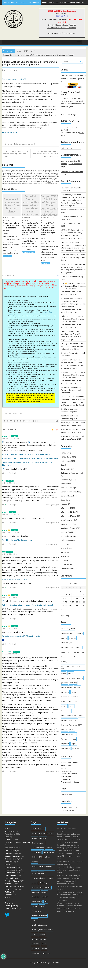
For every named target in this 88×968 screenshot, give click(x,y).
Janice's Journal (66, 520)
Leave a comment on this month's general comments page (71, 164)
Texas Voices (66, 779)
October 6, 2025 (28, 217)
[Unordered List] (20, 421)
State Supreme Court (68, 734)
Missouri (74, 692)
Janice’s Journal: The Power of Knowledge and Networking (71, 390)
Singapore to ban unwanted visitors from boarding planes (11, 205)
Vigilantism (65, 744)
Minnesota (65, 692)
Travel (63, 560)
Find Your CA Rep (67, 810)
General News (66, 496)
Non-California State (68, 536)
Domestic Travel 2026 (72, 425)
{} (33, 421)
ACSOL (63, 453)
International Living (68, 512)
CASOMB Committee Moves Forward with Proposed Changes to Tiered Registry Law (45, 153)
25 (66, 605)
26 (70, 605)
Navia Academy (67, 771)
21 (77, 602)
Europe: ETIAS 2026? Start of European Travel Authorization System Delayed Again (49, 205)
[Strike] (14, 421)
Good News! (65, 500)
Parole (71, 706)
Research (64, 548)
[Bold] (4, 421)
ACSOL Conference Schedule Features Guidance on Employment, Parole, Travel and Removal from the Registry (73, 200)
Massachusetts (66, 687)
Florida (63, 657)
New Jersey (65, 697)
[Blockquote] (23, 421)
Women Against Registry (70, 782)
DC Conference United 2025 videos (61, 27)
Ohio (75, 701)
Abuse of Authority (67, 633)
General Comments (68, 492)
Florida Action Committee (71, 762)
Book (63, 465)
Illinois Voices (66, 765)
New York (75, 697)
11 (66, 598)
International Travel (28, 144)
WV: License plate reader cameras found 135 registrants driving (73, 257)
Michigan (77, 687)
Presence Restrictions (69, 715)
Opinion (64, 706)
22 (80, 602)
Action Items (66, 461)
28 (77, 605)
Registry (81, 715)
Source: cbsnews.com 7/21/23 (14, 79)
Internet (80, 678)
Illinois (63, 673)
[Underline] (11, 421)
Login (56, 276)
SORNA (71, 730)
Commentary (66, 480)
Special (63, 552)
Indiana (70, 673)
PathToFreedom (67, 540)
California (64, 469)
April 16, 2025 (46, 217)
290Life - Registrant (68, 629)
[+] (36, 421)
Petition (64, 544)
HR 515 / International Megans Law (71, 667)
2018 (82, 133)
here (66, 81)
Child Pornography (67, 643)
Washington (65, 748)
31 (63, 609)
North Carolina (66, 701)
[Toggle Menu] (79, 42)
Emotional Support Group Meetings (62, 25)
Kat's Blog (73, 683)
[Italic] (7, 421)
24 (63, 605)
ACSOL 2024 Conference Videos (61, 33)
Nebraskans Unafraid (69, 773)
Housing (64, 504)
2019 (63, 135)
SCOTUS (64, 730)
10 (63, 598)
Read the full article (9, 132)
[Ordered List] (17, 421)
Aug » (68, 615)
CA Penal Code (66, 794)
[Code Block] (27, 421)
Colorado (79, 647)
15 (80, 598)
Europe (18, 144)
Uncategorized (66, 564)
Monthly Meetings (49, 19)
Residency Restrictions (69, 720)
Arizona (64, 638)
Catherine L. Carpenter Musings (73, 473)
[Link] (30, 421)
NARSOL (64, 768)
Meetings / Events (68, 528)
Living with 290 (67, 524)
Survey (63, 556)
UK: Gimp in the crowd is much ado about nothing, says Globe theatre (15, 153)
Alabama (80, 633)
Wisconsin (75, 748)
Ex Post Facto (65, 652)
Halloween (77, 657)
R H (17, 70)
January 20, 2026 (9, 217)
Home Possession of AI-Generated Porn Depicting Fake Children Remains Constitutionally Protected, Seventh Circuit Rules (73, 288)
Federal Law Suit (78, 652)
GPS (69, 657)
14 (77, 598)
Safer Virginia (66, 776)
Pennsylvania (66, 711)
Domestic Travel (67, 488)
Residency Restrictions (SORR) (71, 725)
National (64, 532)
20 (73, 602)
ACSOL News (66, 457)
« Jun (62, 615)
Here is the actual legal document (15, 579)
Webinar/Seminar (67, 568)
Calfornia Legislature (69, 807)
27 (73, 605)
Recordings (63, 19)
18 (66, 602)
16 (84, 598)
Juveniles (64, 683)
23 (84, 602)
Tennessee (65, 739)
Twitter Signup (72, 114)
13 (73, 598)
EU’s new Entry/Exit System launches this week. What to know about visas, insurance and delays (30, 205)
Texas (74, 739)
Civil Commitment (67, 647)
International (8, 144)
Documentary (66, 484)
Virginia (73, 744)
